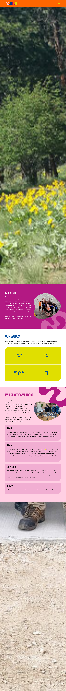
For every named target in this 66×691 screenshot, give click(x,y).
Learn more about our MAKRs (15, 318)
